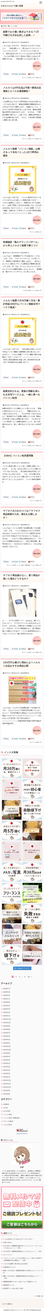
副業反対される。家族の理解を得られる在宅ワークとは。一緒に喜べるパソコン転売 (21, 394)
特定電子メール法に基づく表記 (13, 1288)
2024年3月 (6, 1039)
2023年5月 (6, 1060)
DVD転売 (6, 1104)
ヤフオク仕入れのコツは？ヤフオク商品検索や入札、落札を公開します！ (21, 514)
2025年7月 (6, 999)
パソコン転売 (27, 77)
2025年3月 (6, 1009)
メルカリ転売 (35, 77)
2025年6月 (6, 1002)
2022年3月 (6, 1070)
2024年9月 (6, 1026)
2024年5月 (6, 1036)
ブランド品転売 (8, 1121)
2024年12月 (7, 1019)
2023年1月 (6, 1063)
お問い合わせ (7, 1242)
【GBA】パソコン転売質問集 (18, 455)
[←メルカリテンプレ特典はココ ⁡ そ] (32, 768)
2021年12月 (7, 1080)
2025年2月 (6, 1012)
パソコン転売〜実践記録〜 (23, 565)
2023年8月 (6, 1053)
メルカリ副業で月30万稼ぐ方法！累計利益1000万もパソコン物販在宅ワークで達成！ (21, 304)
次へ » (30, 977)
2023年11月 (7, 1046)
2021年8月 (6, 1094)
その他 (5, 1107)
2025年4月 (6, 1005)
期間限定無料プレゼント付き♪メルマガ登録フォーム (20, 1281)
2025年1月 (6, 1016)
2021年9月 (6, 1090)
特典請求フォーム (9, 1285)
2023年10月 (7, 1050)
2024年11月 (7, 1022)
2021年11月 (7, 1084)
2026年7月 (6, 988)
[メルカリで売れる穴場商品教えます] (11, 789)
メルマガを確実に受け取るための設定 (15, 1264)
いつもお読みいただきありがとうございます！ (18, 1239)
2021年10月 (7, 1087)
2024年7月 (6, 1033)
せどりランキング (22, 1133)
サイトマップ (7, 1255)
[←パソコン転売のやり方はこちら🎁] (32, 830)
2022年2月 (6, 1073)
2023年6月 (6, 1056)
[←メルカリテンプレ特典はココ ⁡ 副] (32, 851)
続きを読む (37, 66)
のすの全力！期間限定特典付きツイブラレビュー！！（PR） (22, 1251)
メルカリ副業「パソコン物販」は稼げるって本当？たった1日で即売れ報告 (21, 152)
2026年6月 (6, 992)
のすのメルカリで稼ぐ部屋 (12, 6)
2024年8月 (6, 1029)
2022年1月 (6, 1077)
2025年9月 (6, 995)
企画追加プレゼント (9, 1267)
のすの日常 (28, 290)
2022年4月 (6, 1067)
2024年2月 (6, 1043)
